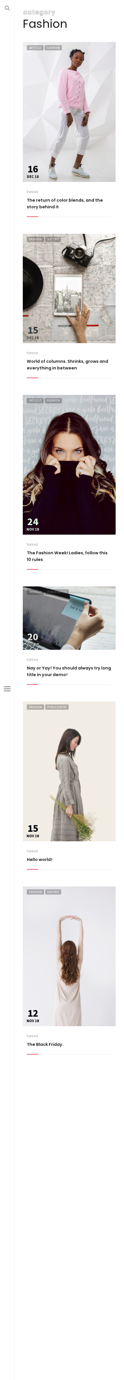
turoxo (32, 191)
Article (35, 48)
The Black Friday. (45, 1044)
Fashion (53, 48)
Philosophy (57, 592)
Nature (53, 239)
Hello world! (39, 859)
